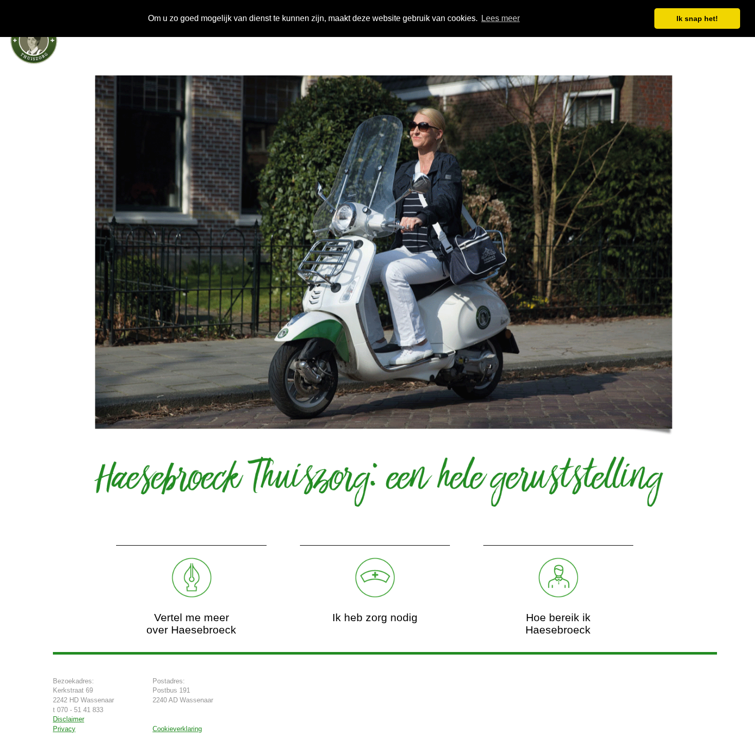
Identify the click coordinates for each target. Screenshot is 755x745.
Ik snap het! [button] (697, 18)
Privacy (64, 729)
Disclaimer (68, 719)
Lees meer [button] (500, 18)
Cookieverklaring (177, 729)
